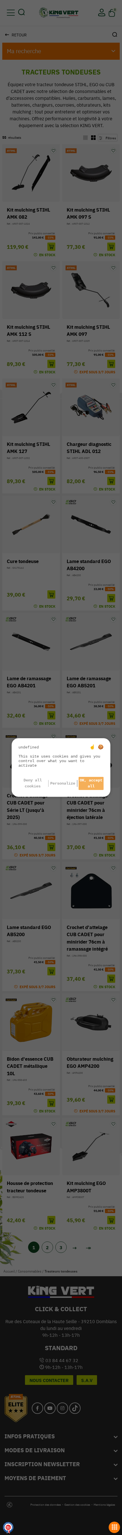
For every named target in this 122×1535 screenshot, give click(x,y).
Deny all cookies (33, 783)
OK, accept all (91, 783)
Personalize (62, 783)
